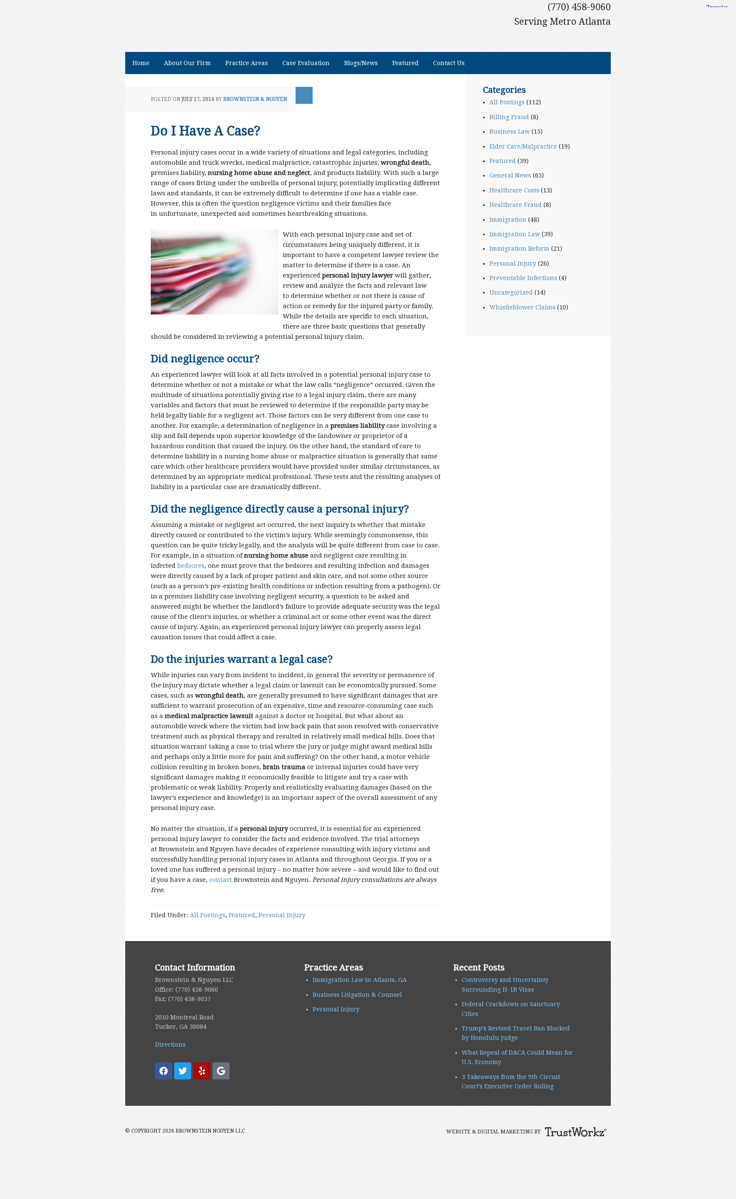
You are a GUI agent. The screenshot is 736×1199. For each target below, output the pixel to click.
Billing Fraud (509, 117)
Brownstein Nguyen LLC (226, 15)
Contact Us (445, 63)
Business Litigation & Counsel (357, 994)
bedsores (190, 565)
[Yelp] (201, 1070)
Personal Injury (282, 915)
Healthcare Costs (514, 190)
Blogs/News (357, 63)
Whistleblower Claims (522, 307)
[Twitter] (182, 1070)
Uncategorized (511, 292)
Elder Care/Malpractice (523, 146)
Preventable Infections (523, 278)
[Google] (221, 1070)
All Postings (207, 915)
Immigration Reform (519, 248)
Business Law (509, 131)
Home (141, 63)
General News (510, 175)
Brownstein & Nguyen (255, 99)
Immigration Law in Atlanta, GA (360, 979)
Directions (170, 1044)
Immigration (507, 219)
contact (220, 880)
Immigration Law (514, 234)
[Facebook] (163, 1070)
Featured (405, 63)
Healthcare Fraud (515, 204)
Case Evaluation (306, 63)
